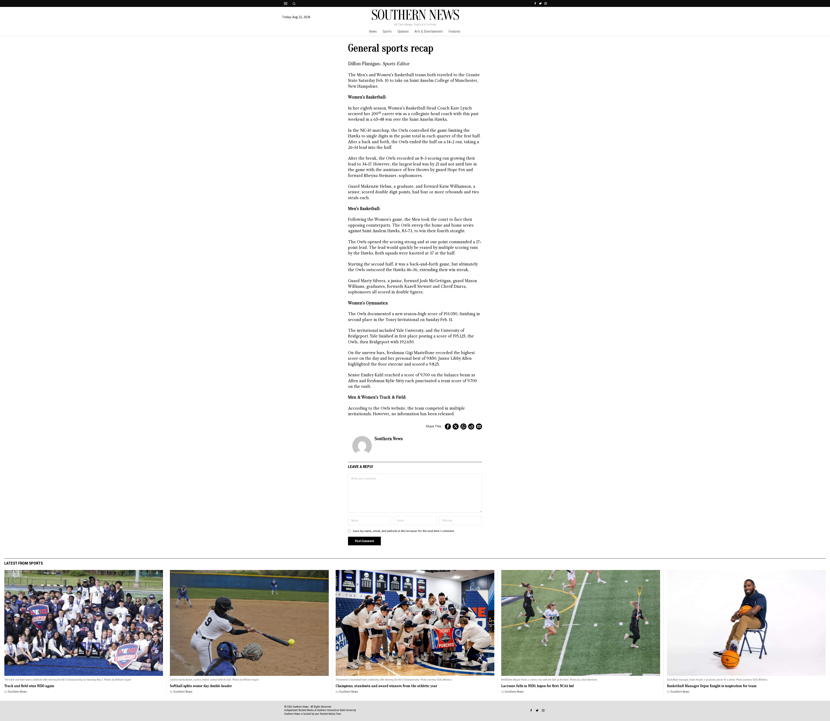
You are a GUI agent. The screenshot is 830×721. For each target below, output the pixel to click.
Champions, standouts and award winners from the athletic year (386, 686)
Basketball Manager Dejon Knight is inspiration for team (712, 686)
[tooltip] (535, 3)
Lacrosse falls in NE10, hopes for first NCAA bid (537, 686)
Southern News (389, 438)
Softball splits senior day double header (201, 686)
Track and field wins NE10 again (29, 686)
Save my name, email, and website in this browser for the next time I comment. (404, 531)
